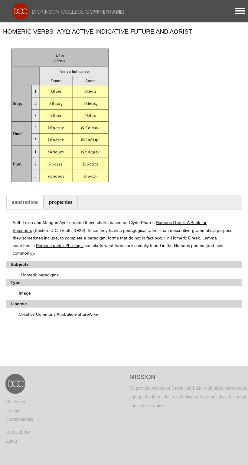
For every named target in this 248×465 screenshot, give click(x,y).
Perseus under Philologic (59, 245)
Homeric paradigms (40, 274)
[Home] (66, 10)
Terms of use (17, 431)
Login (11, 440)
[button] (61, 115)
